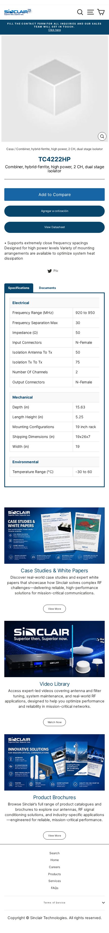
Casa (10, 149)
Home (54, 860)
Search (54, 853)
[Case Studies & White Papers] (54, 535)
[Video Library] (54, 649)
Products (54, 874)
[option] (54, 27)
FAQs (54, 888)
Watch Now (55, 722)
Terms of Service (54, 902)
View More (54, 608)
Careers (54, 867)
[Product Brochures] (54, 762)
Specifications (18, 288)
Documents (47, 288)
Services (54, 881)
